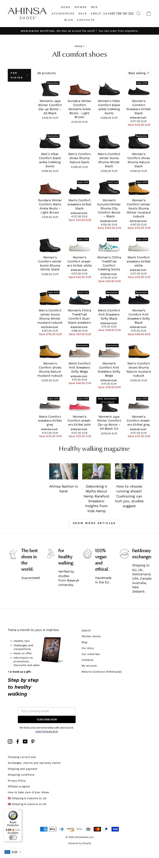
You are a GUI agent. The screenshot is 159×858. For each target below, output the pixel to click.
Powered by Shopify (79, 843)
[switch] (13, 837)
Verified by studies (66, 574)
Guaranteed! (30, 578)
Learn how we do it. (46, 731)
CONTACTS (86, 19)
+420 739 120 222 (120, 13)
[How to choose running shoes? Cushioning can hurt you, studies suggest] (129, 471)
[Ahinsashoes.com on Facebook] (17, 741)
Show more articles (94, 523)
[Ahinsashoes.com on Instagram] (10, 741)
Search (86, 630)
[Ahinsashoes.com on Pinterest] (32, 741)
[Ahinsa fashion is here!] (63, 471)
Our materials (91, 654)
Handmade (103, 578)
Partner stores (91, 636)
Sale (83, 13)
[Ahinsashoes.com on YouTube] (25, 741)
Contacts (87, 659)
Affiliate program (19, 786)
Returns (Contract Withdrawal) (102, 671)
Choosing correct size (22, 757)
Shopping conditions (21, 774)
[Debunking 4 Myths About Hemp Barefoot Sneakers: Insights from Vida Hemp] (96, 471)
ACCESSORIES (63, 13)
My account (89, 665)
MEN (94, 7)
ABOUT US (99, 13)
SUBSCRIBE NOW (47, 719)
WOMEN (80, 7)
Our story (88, 648)
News (65, 7)
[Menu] (19, 811)
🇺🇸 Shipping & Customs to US (27, 798)
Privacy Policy (17, 780)
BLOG (68, 19)
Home (78, 46)
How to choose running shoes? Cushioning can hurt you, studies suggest (129, 496)
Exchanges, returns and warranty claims (34, 762)
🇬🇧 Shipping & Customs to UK (27, 804)
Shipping (138, 565)
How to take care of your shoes (28, 792)
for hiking (17, 75)
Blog (84, 642)
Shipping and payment (22, 768)
